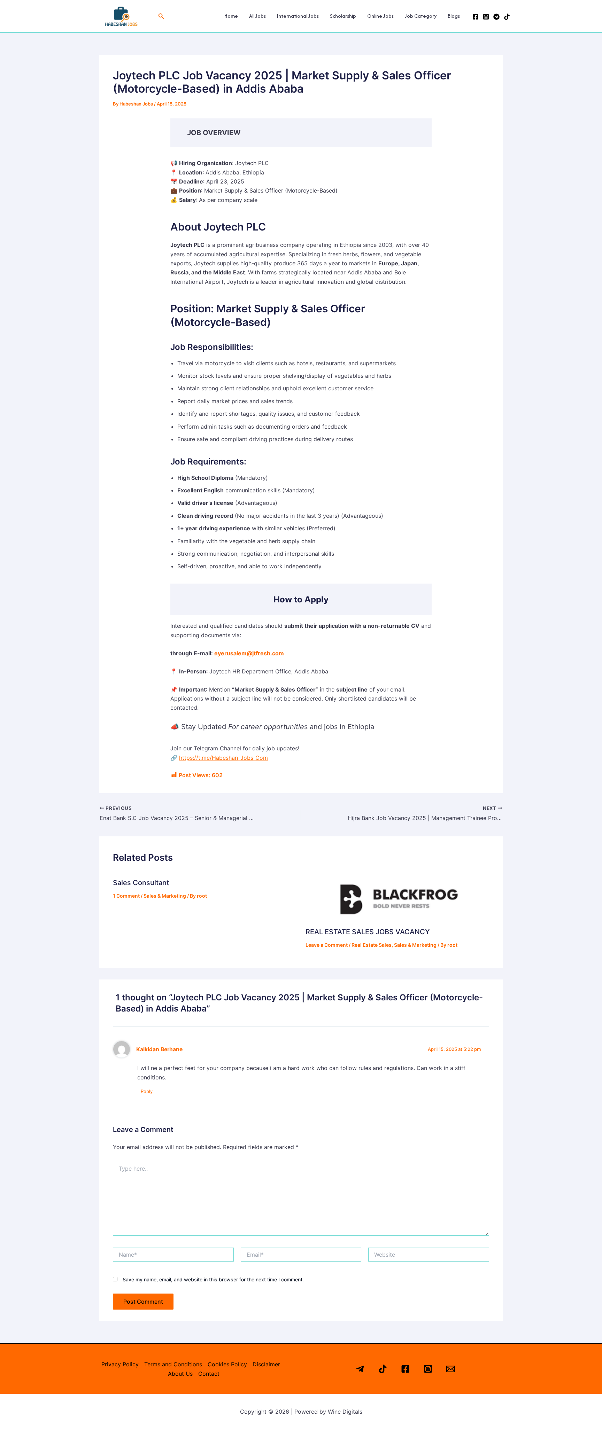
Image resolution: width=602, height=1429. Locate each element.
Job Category (421, 15)
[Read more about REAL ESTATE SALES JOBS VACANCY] (397, 895)
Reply (147, 1091)
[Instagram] (486, 17)
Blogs (454, 15)
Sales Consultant (141, 883)
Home (231, 15)
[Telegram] (496, 17)
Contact (208, 1373)
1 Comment (126, 896)
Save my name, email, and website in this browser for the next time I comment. (213, 1279)
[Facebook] (475, 17)
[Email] (450, 1369)
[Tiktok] (382, 1369)
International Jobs (298, 15)
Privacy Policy (120, 1364)
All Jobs (257, 15)
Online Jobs (380, 15)
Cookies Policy (227, 1364)
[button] (161, 16)
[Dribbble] (507, 17)
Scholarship (343, 15)
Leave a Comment (327, 945)
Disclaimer (266, 1364)
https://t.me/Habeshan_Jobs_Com (223, 757)
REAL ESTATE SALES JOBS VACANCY (368, 932)
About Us (180, 1373)
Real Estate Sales (372, 945)
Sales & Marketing (165, 896)
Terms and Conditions (173, 1364)
